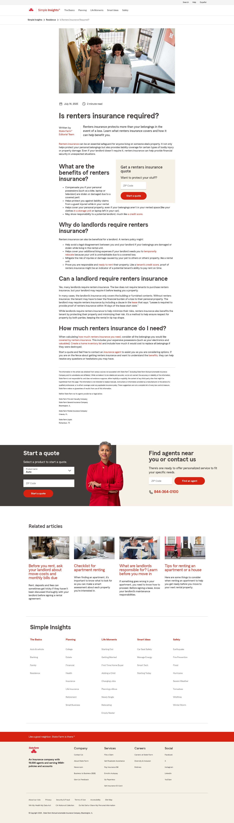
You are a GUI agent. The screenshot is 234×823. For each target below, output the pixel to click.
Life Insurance (72, 689)
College (69, 649)
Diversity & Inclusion (143, 761)
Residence (35, 673)
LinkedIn (168, 773)
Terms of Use (80, 800)
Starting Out (107, 649)
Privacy (48, 800)
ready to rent (106, 264)
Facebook (169, 755)
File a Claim (108, 755)
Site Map (108, 800)
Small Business (73, 705)
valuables (64, 343)
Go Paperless (109, 780)
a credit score (135, 214)
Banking (34, 657)
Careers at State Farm (144, 755)
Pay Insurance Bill (111, 767)
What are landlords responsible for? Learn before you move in (138, 570)
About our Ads (35, 800)
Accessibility (95, 800)
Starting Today (144, 673)
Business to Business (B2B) (85, 773)
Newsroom (78, 767)
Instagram (169, 767)
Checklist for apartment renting (89, 568)
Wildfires (177, 697)
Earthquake (178, 649)
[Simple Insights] (49, 11)
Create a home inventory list (86, 343)
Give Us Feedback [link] (81, 780)
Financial (70, 665)
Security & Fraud (63, 800)
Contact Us (78, 755)
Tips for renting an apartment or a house (183, 568)
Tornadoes (178, 689)
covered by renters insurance (75, 340)
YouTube (168, 780)
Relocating (107, 705)
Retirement (71, 697)
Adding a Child (108, 673)
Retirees (138, 767)
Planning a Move (109, 689)
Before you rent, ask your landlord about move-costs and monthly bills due (46, 572)
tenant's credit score (148, 264)
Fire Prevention (180, 657)
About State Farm (81, 761)
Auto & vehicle (37, 649)
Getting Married (109, 657)
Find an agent (189, 481)
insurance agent (112, 352)
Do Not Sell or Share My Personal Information (97, 805)
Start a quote (133, 196)
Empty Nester (108, 713)
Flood (175, 665)
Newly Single (108, 697)
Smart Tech (142, 665)
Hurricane (178, 673)
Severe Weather (180, 681)
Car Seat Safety (144, 649)
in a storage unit (82, 211)
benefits (153, 355)
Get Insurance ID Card (113, 786)
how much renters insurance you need (99, 337)
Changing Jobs (109, 681)
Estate (69, 657)
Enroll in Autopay (111, 773)
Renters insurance (69, 144)
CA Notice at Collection (65, 805)
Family (33, 665)
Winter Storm (179, 705)
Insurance (70, 681)
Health (69, 673)
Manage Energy (144, 657)
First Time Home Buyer (113, 665)
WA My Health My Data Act (40, 805)
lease (134, 302)
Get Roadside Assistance (114, 761)
